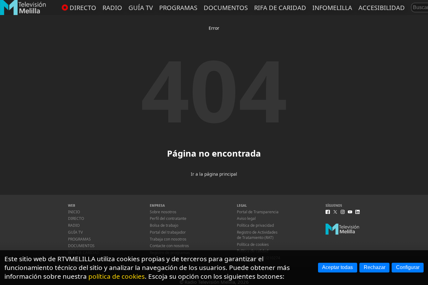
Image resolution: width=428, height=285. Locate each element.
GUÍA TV (140, 7)
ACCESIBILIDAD (381, 7)
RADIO (112, 7)
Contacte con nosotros (169, 245)
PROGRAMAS (178, 7)
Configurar (408, 267)
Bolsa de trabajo (164, 225)
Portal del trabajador (168, 232)
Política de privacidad (255, 225)
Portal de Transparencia (258, 212)
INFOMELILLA (332, 7)
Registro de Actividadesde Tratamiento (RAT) (257, 235)
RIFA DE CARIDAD (280, 7)
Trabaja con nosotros (168, 239)
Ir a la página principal (214, 174)
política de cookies (116, 276)
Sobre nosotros (163, 212)
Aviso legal (246, 218)
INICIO (74, 212)
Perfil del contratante (168, 218)
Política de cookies (253, 244)
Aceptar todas (337, 267)
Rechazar (374, 267)
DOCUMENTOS (226, 7)
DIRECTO (83, 7)
